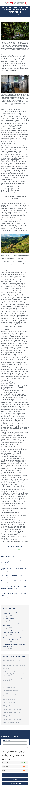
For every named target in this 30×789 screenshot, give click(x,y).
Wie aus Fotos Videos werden (11, 722)
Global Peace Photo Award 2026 (11, 575)
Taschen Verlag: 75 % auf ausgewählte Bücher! (13, 594)
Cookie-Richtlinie (9, 787)
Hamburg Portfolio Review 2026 (12, 619)
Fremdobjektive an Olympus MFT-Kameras (12, 695)
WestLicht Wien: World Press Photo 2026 (14, 581)
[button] (27, 747)
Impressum (22, 787)
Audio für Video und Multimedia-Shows (14, 665)
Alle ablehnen (15, 779)
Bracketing (6, 668)
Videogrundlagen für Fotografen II (12, 709)
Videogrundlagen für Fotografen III (13, 712)
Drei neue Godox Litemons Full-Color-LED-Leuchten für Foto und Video (14, 638)
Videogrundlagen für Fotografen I (12, 706)
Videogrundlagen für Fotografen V (13, 719)
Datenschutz (16, 787)
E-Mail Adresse (6, 740)
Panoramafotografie (9, 702)
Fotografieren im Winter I (10, 687)
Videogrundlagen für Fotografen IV (13, 716)
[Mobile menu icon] (26, 3)
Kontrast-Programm (9, 699)
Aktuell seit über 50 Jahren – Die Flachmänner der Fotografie (12, 661)
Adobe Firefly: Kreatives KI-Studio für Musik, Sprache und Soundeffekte (13, 631)
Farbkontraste (7, 684)
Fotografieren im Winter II (10, 691)
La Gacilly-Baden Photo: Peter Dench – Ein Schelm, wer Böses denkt (14, 587)
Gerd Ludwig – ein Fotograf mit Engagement (11, 561)
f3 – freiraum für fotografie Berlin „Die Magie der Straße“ (14, 645)
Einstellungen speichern (15, 783)
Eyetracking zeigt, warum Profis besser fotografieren (14, 680)
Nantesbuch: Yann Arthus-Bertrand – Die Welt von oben (14, 569)
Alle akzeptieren (15, 775)
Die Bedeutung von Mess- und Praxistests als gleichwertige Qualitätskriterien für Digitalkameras (15, 673)
